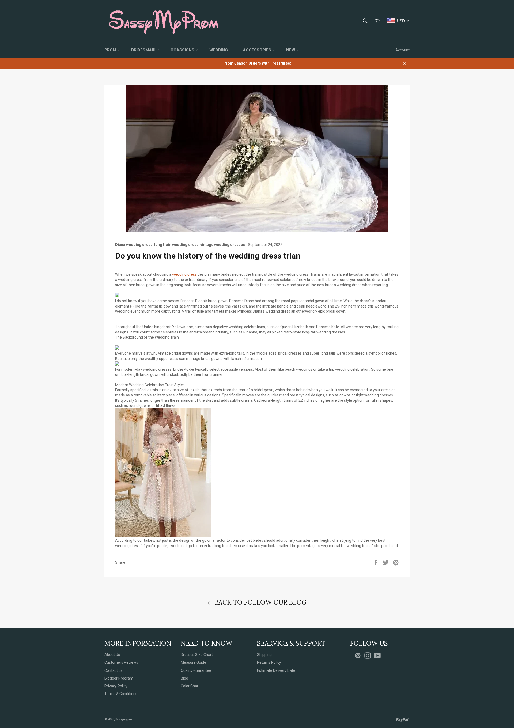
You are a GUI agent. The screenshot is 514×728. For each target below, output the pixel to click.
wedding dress (184, 274)
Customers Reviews (121, 662)
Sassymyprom (125, 719)
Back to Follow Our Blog (260, 602)
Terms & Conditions (120, 694)
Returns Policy (269, 662)
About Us (112, 655)
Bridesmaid (144, 50)
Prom (110, 50)
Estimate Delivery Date (276, 670)
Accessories (257, 50)
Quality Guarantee (196, 670)
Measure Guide (193, 662)
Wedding (219, 50)
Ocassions (183, 50)
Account (402, 50)
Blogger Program (118, 678)
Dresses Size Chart (197, 655)
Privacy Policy (115, 686)
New (291, 50)
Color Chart (190, 686)
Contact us (113, 670)
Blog (184, 678)
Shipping (264, 655)
